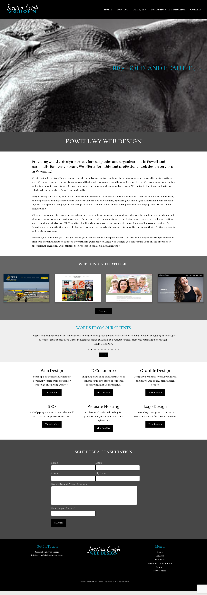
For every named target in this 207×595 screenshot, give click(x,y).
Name (54, 463)
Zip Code (100, 473)
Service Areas (159, 571)
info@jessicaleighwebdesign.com (47, 555)
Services (122, 9)
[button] (88, 349)
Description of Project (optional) (70, 484)
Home (108, 9)
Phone (54, 473)
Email (98, 463)
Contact (196, 9)
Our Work (139, 9)
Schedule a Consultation (168, 9)
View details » (51, 392)
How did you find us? (63, 508)
